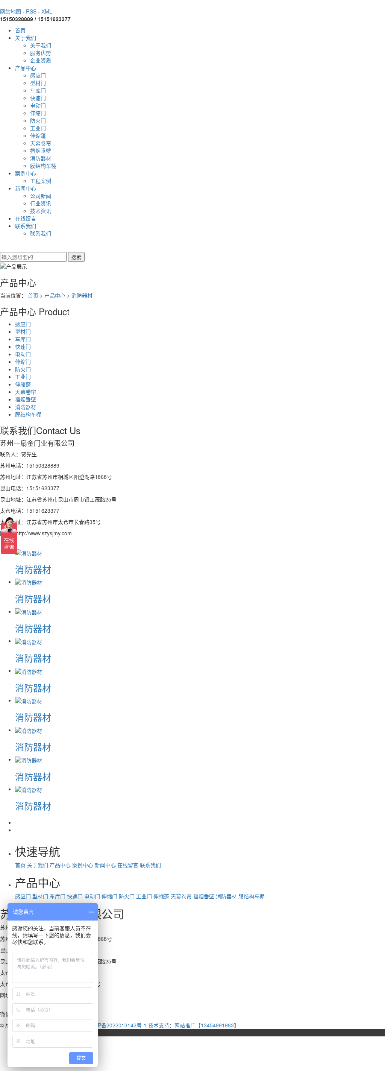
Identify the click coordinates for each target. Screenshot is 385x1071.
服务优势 (40, 52)
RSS (31, 11)
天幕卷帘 (40, 143)
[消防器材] (28, 552)
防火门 (38, 120)
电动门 (38, 105)
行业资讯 (40, 203)
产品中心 (25, 67)
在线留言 (25, 218)
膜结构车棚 (43, 165)
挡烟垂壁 (40, 150)
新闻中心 (25, 188)
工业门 (38, 128)
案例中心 (25, 173)
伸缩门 (38, 113)
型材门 (38, 83)
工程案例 (40, 180)
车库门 (38, 90)
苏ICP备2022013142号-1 (117, 1025)
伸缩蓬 (38, 135)
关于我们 (25, 37)
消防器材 (40, 158)
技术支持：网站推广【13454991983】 (193, 1025)
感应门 (38, 75)
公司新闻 (40, 195)
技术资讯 (40, 210)
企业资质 (40, 60)
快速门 (38, 98)
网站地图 (10, 11)
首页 (20, 30)
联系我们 (25, 225)
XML (46, 11)
